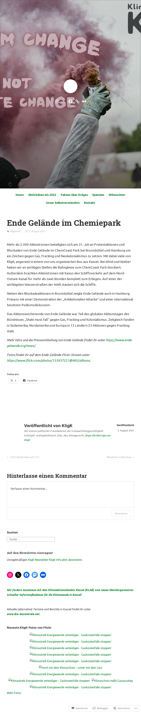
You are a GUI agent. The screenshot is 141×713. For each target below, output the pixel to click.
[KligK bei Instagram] (57, 101)
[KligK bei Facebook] (70, 101)
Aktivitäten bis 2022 (42, 194)
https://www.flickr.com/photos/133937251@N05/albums (48, 360)
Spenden (98, 194)
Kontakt (89, 202)
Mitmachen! (117, 194)
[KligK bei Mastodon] (77, 101)
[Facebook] (26, 575)
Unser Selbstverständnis (63, 202)
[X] (18, 575)
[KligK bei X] (63, 101)
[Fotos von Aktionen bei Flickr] (84, 101)
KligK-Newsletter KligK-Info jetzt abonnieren (55, 559)
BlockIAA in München (119, 457)
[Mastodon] (35, 575)
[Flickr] (43, 575)
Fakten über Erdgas (74, 194)
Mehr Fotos (14, 692)
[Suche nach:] (31, 539)
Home (20, 194)
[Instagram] (10, 575)
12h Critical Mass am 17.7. (22, 457)
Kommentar (121, 513)
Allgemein (15, 231)
